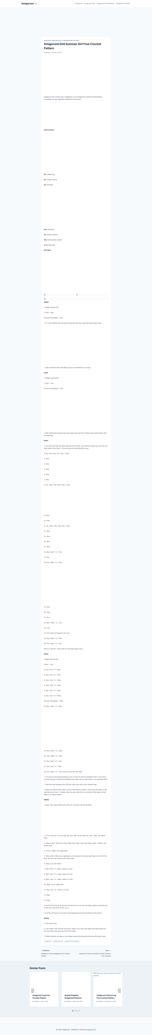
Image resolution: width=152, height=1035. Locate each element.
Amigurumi (79, 3)
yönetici (48, 52)
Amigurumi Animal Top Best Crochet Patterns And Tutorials (95, 953)
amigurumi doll (58, 941)
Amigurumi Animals (123, 3)
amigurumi (48, 941)
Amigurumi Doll (89, 3)
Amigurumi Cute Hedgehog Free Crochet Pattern (55, 953)
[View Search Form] (36, 3)
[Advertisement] (76, 18)
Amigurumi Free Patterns (105, 3)
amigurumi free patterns (72, 941)
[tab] (72, 1010)
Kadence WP (91, 1030)
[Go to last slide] (32, 990)
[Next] (119, 990)
